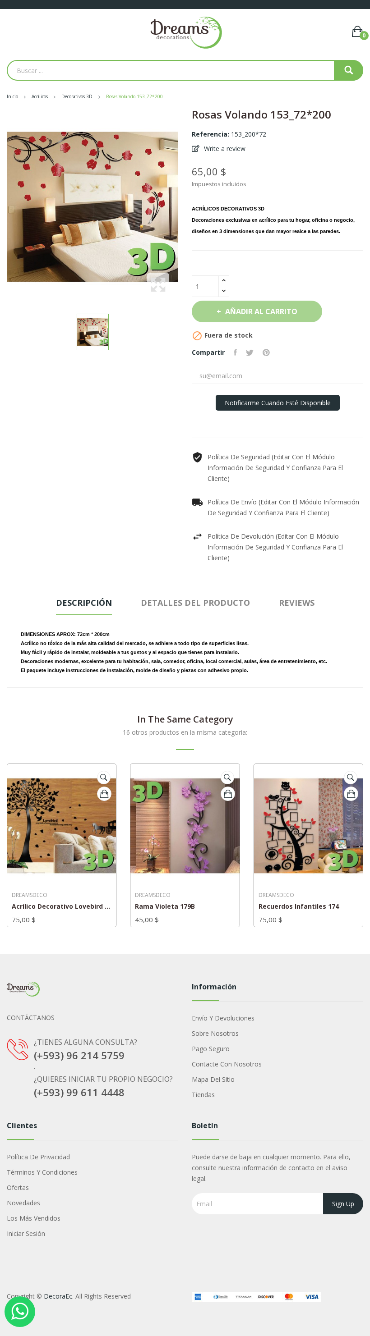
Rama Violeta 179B (165, 906)
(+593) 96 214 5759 (79, 1055)
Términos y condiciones (42, 1172)
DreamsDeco (29, 895)
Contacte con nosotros (227, 1064)
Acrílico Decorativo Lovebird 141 (61, 906)
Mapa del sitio (213, 1079)
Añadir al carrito (261, 311)
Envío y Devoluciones (223, 1018)
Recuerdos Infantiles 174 (299, 906)
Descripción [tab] (84, 602)
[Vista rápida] (104, 777)
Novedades (23, 1203)
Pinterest (266, 352)
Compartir (235, 352)
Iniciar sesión (26, 1233)
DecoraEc (58, 1296)
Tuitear (249, 352)
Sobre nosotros (215, 1033)
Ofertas (18, 1187)
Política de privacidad (38, 1157)
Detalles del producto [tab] (195, 602)
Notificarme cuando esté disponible (278, 402)
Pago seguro (211, 1048)
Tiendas (203, 1094)
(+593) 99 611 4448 (79, 1092)
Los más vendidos (33, 1218)
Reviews (296, 602)
